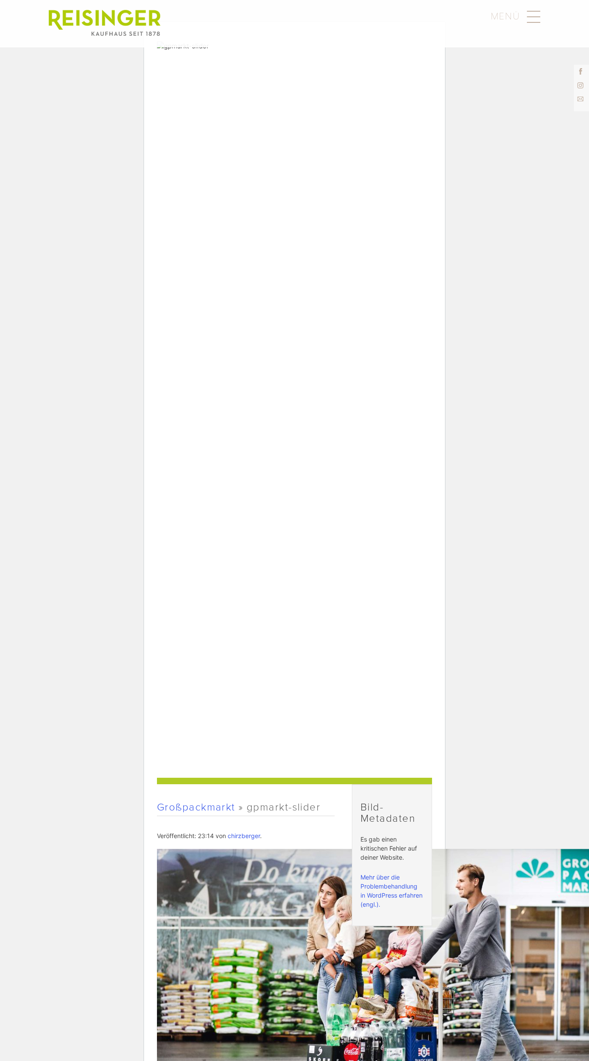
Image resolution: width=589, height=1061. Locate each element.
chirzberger (244, 835)
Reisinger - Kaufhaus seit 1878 (104, 23)
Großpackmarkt (196, 807)
